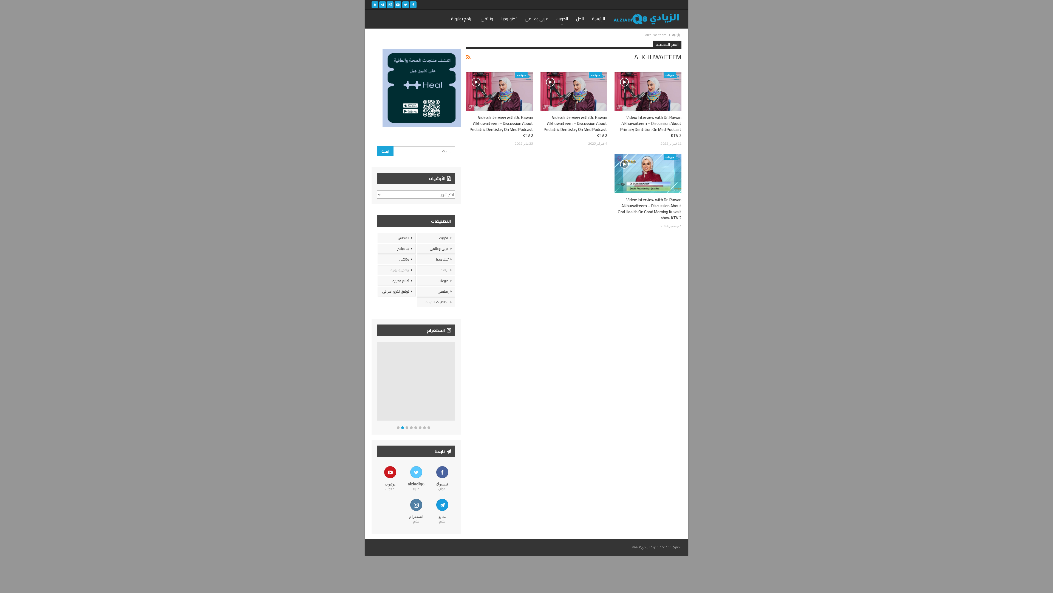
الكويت (562, 19)
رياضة (445, 270)
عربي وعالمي (536, 19)
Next (454, 382)
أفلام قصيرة (400, 281)
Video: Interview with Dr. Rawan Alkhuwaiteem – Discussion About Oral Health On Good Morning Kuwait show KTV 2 (649, 209)
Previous (378, 382)
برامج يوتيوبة (461, 19)
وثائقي (487, 19)
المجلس (403, 238)
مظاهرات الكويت (437, 302)
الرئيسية (598, 19)
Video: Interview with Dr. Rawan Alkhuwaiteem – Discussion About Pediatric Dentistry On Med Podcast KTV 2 (575, 126)
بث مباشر (403, 248)
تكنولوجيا (509, 19)
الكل (580, 19)
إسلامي (443, 291)
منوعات (670, 75)
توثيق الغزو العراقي (395, 291)
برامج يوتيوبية (399, 270)
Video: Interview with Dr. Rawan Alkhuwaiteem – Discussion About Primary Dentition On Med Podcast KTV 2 (650, 126)
